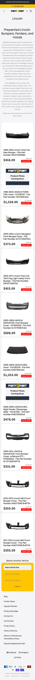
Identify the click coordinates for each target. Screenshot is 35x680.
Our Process (9, 621)
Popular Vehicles (10, 606)
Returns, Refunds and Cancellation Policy (12, 637)
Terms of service (25, 676)
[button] (4, 11)
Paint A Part (13, 673)
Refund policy (15, 676)
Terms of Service (10, 631)
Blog (5, 596)
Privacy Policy (9, 626)
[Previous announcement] (3, 2)
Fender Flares (9, 601)
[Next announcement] (31, 2)
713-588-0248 (18, 6)
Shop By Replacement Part (14, 643)
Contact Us (8, 616)
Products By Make (11, 611)
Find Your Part (17, 586)
